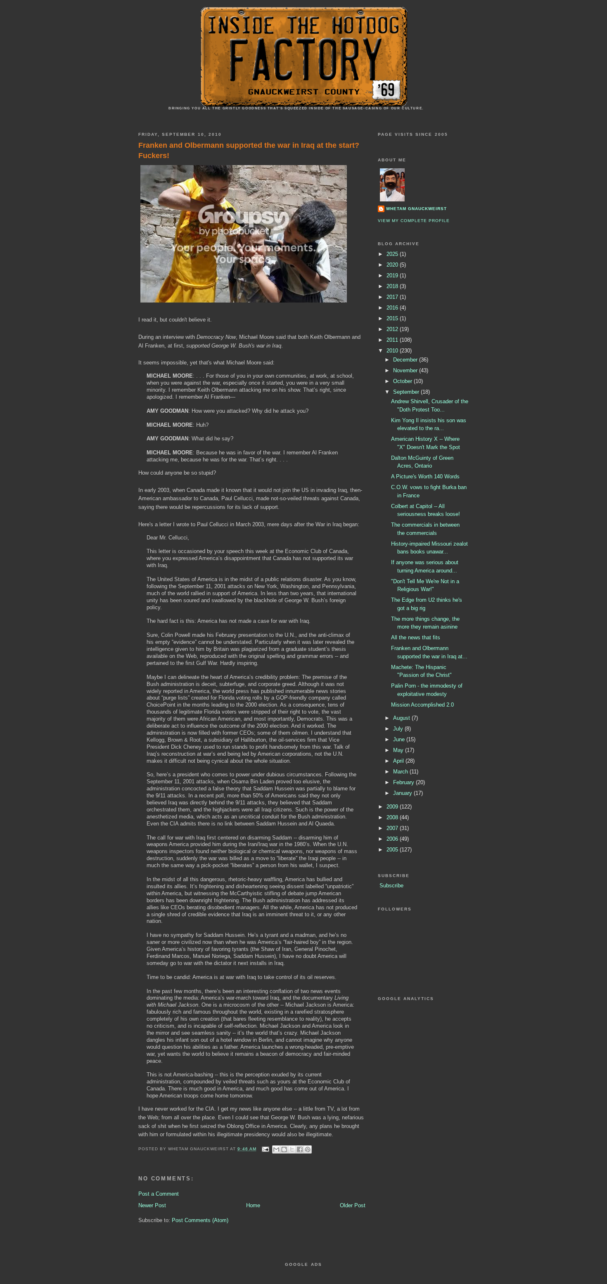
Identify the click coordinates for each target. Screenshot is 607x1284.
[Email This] (276, 1149)
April (399, 761)
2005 (393, 850)
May (399, 750)
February (404, 782)
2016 (393, 308)
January (403, 793)
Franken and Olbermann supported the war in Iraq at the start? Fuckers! (248, 150)
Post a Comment (158, 1194)
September (407, 392)
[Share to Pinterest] (308, 1149)
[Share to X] (292, 1149)
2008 (393, 817)
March (401, 772)
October (403, 381)
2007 (393, 828)
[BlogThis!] (284, 1149)
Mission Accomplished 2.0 (422, 705)
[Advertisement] (317, 1274)
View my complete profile (414, 220)
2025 (393, 254)
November (406, 370)
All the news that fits (415, 637)
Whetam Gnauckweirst (416, 208)
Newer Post (152, 1205)
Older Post (352, 1205)
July (399, 729)
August (402, 718)
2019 (393, 275)
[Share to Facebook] (300, 1149)
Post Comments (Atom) (200, 1220)
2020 (393, 265)
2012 (393, 329)
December (406, 360)
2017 (393, 297)
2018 (393, 286)
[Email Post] (265, 1149)
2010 (393, 351)
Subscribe (391, 885)
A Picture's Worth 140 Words (425, 476)
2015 (393, 318)
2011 (393, 340)
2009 (393, 807)
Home (253, 1205)
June (399, 739)
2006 (393, 839)
